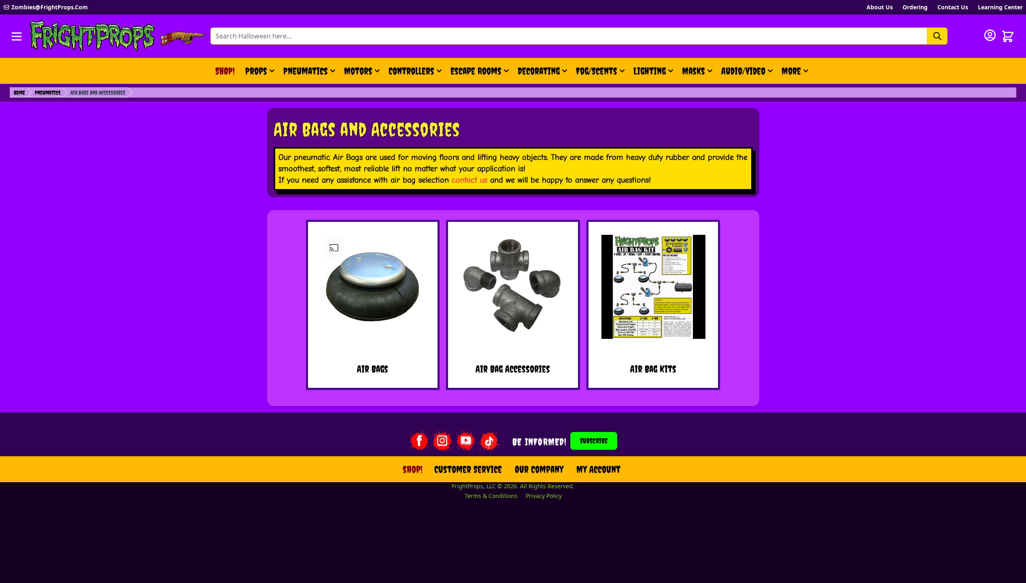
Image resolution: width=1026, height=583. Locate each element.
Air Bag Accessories (513, 368)
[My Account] (989, 35)
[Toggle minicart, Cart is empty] (1007, 36)
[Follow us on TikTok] (489, 441)
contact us (469, 180)
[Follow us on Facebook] (419, 441)
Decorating (539, 71)
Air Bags (372, 368)
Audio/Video (743, 71)
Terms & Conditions (491, 496)
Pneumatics (305, 71)
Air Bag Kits (653, 368)
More (796, 74)
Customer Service (468, 469)
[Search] (937, 36)
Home (19, 92)
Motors (358, 71)
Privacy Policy (544, 496)
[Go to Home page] (92, 36)
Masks (693, 71)
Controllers (411, 71)
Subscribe (594, 440)
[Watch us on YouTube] (466, 441)
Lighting (649, 71)
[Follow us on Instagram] (442, 441)
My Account (598, 469)
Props (256, 71)
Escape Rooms (475, 71)
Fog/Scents (596, 71)
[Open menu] (16, 36)
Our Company (539, 469)
